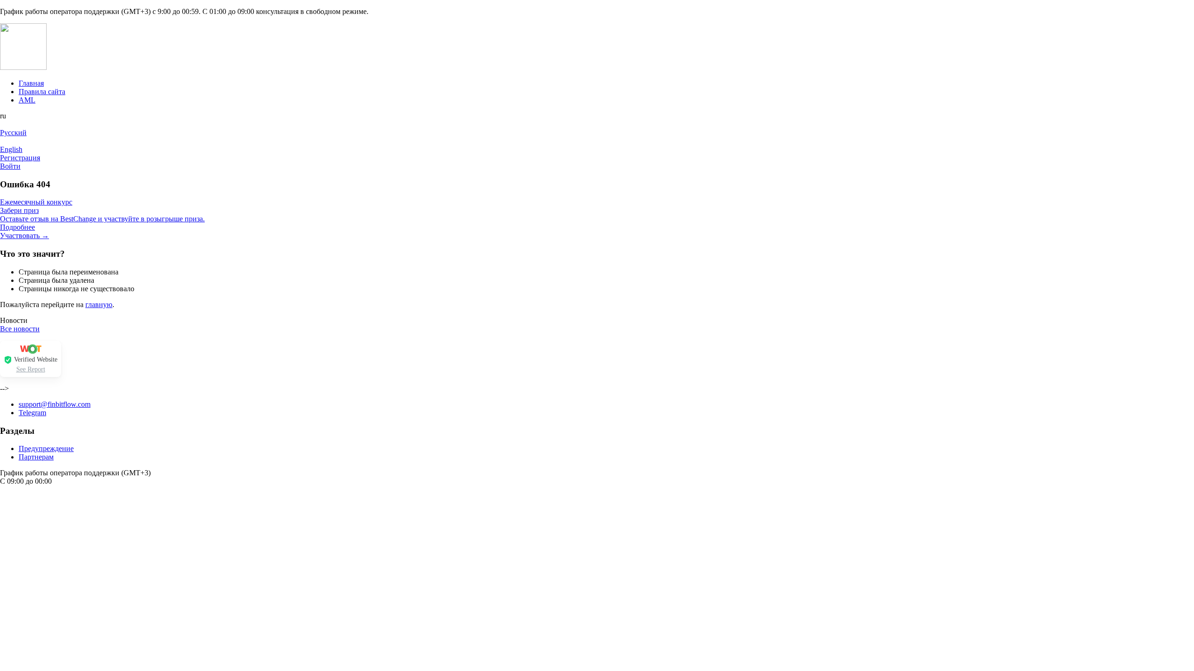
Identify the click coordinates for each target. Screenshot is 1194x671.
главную (98, 304)
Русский (13, 133)
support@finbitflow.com (54, 404)
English (11, 149)
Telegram (32, 413)
